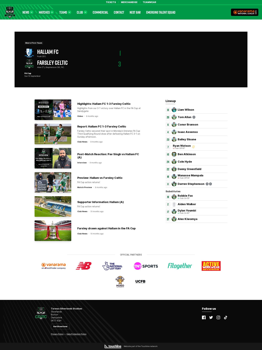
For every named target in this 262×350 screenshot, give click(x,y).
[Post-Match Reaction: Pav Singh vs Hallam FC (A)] (53, 158)
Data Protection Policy (76, 334)
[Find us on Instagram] (218, 317)
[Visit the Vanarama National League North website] (244, 12)
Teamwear (149, 2)
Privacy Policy (57, 334)
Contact (119, 12)
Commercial (100, 12)
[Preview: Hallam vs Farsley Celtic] (53, 182)
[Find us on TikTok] (225, 317)
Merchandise (129, 2)
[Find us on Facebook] (204, 317)
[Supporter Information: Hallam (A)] (53, 206)
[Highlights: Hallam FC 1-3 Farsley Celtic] (53, 109)
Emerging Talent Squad (160, 12)
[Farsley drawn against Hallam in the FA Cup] (53, 230)
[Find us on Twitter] (211, 317)
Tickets (111, 2)
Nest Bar (135, 12)
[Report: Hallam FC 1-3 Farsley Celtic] (53, 134)
